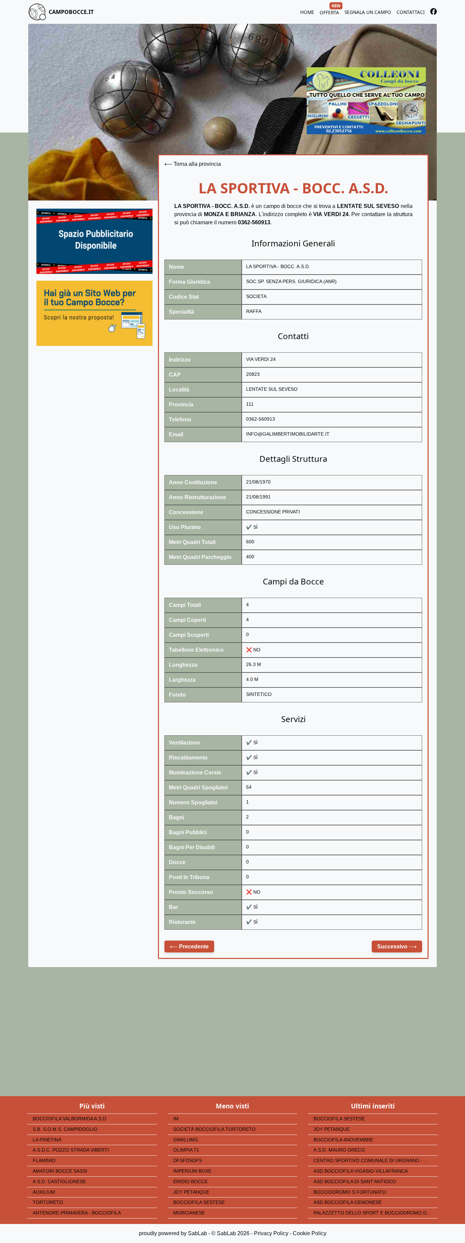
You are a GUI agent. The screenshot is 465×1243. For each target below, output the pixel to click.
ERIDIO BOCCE (190, 1181)
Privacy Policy (271, 1233)
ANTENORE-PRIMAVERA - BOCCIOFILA (77, 1212)
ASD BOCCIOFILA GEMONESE (348, 1202)
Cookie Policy (309, 1233)
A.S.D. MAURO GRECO (339, 1150)
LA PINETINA (47, 1139)
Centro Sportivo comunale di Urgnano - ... (371, 1160)
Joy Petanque (191, 1192)
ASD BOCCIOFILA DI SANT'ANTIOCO (355, 1181)
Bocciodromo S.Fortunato (350, 1192)
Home (307, 12)
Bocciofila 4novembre (343, 1139)
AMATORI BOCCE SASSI (60, 1171)
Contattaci (411, 12)
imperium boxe (192, 1171)
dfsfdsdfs (187, 1160)
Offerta (329, 11)
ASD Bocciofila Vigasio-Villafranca (361, 1171)
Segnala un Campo (367, 12)
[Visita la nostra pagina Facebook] (433, 12)
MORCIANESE (189, 1212)
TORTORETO (48, 1202)
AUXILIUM (44, 1192)
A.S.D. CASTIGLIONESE (59, 1181)
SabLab (197, 1233)
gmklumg (185, 1139)
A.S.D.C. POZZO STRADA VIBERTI (71, 1150)
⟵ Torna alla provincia (192, 164)
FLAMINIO (44, 1160)
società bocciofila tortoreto (214, 1129)
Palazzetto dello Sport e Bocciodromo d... (372, 1212)
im (176, 1118)
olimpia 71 (186, 1150)
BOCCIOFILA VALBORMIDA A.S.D (69, 1118)
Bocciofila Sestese (199, 1202)
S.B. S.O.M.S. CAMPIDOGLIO (65, 1129)
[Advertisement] (94, 416)
